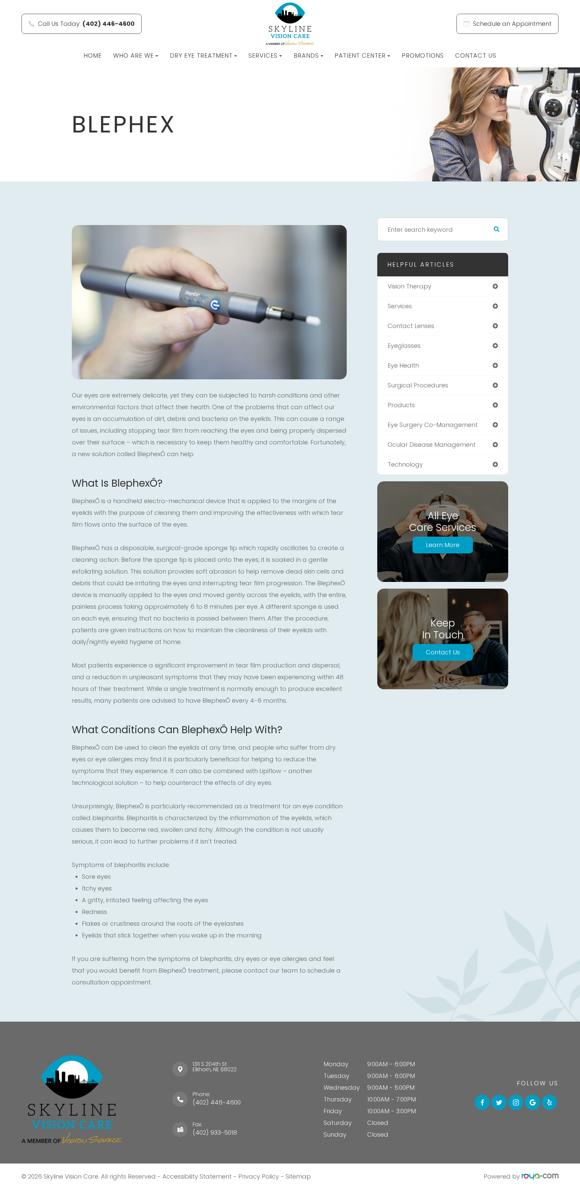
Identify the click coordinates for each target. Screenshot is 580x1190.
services (400, 306)
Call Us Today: (86, 23)
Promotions (423, 55)
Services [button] (263, 55)
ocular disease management (432, 444)
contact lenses (411, 326)
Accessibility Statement (197, 1176)
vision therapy (409, 286)
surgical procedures (418, 385)
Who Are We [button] (133, 55)
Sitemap (298, 1176)
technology (405, 464)
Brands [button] (306, 55)
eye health (403, 365)
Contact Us (475, 55)
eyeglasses (404, 345)
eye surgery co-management (433, 425)
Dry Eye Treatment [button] (201, 55)
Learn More (443, 545)
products (401, 405)
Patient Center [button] (360, 55)
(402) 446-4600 (217, 1102)
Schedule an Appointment (512, 23)
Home (93, 55)
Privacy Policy (258, 1176)
